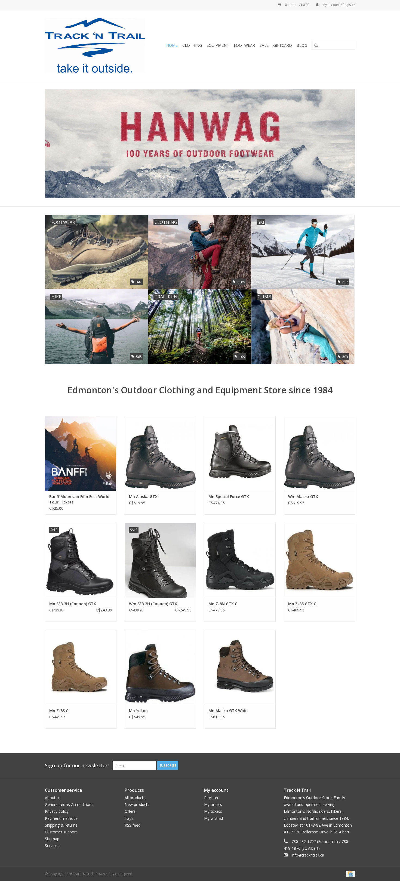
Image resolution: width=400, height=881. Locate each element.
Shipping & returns (61, 825)
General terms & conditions (69, 804)
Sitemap (52, 838)
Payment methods (61, 818)
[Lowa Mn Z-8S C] (80, 667)
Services (52, 845)
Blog (302, 45)
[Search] (314, 45)
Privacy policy (57, 811)
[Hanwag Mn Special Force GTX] (240, 453)
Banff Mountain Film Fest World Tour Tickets (79, 499)
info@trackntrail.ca (307, 855)
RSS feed (132, 825)
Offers (130, 811)
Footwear (244, 45)
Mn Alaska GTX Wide (227, 710)
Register (211, 797)
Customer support (61, 831)
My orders (213, 804)
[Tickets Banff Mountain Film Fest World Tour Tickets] (80, 453)
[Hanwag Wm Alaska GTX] (319, 453)
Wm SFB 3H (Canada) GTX (153, 603)
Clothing (192, 45)
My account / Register (338, 4)
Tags (129, 818)
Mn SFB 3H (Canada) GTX (72, 603)
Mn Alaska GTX (143, 496)
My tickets (213, 811)
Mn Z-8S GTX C (302, 603)
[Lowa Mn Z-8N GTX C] (240, 560)
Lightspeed (123, 873)
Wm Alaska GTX (303, 496)
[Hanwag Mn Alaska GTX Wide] (240, 667)
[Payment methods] (349, 873)
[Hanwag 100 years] (200, 143)
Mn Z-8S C (58, 710)
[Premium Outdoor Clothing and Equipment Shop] (98, 45)
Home (172, 45)
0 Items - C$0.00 (297, 4)
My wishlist (213, 818)
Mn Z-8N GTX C (222, 603)
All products (135, 797)
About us (53, 797)
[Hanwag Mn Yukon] (160, 667)
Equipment (218, 45)
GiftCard (282, 45)
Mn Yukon (138, 710)
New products (137, 804)
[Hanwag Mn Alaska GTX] (160, 453)
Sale (264, 45)
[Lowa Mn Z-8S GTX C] (319, 560)
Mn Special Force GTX (228, 496)
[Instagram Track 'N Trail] (350, 765)
